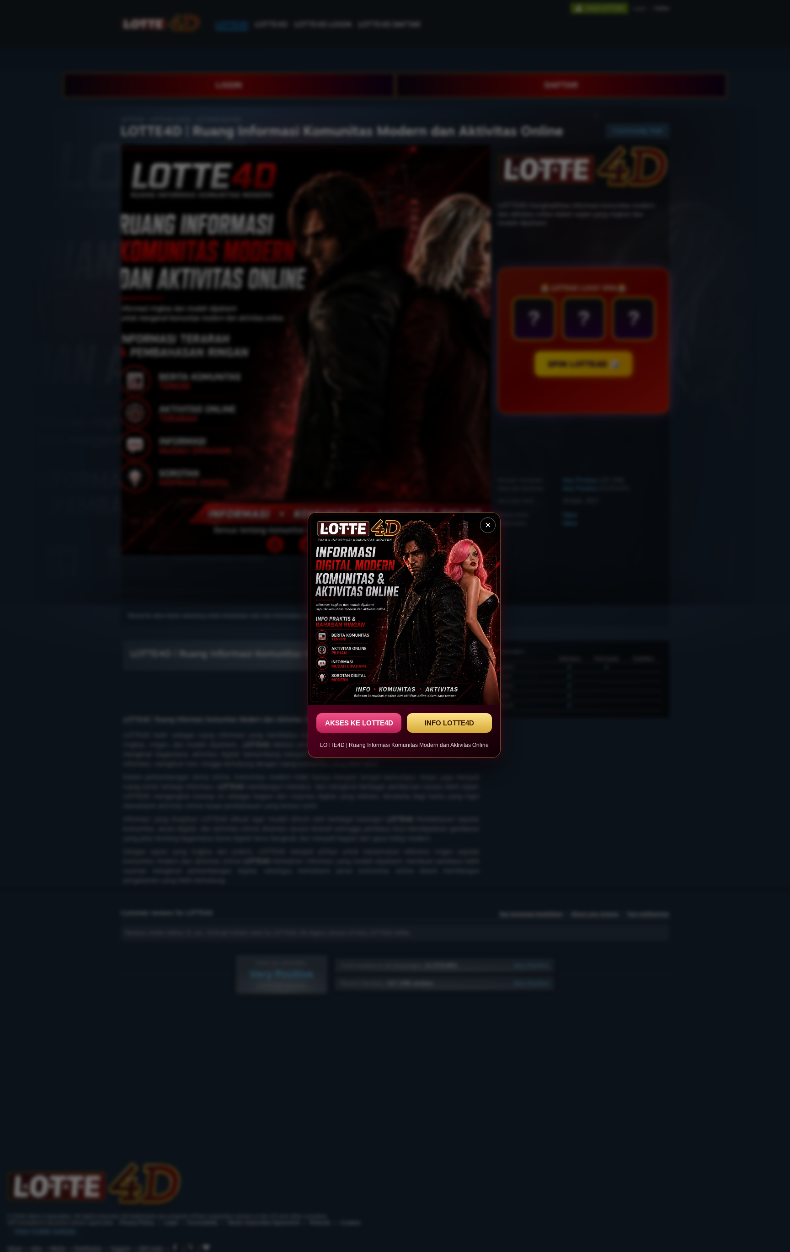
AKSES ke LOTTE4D (359, 723)
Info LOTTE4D (449, 723)
